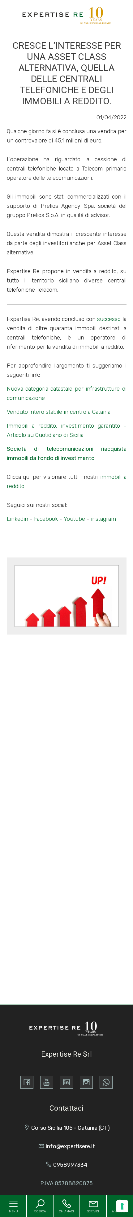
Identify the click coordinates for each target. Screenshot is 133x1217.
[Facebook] (26, 1082)
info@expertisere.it (70, 1146)
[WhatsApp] (106, 1082)
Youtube (74, 519)
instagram (103, 519)
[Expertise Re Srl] (67, 15)
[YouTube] (46, 1082)
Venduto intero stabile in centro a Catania (58, 412)
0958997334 (70, 1164)
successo (109, 319)
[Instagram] (86, 1082)
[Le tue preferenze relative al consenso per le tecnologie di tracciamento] (122, 1206)
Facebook (46, 519)
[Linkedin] (66, 1082)
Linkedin (17, 519)
